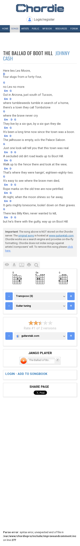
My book (47, 29)
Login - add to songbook (26, 374)
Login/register (44, 19)
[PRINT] (29, 265)
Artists (25, 29)
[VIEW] (6, 265)
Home (5, 29)
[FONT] (14, 265)
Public (35, 29)
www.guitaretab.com (61, 235)
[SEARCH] (36, 265)
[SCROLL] (21, 265)
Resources (61, 29)
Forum (74, 29)
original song (26, 235)
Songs (14, 29)
